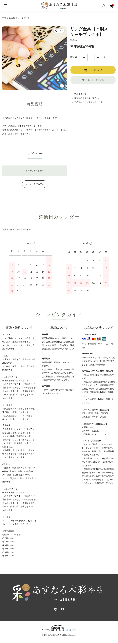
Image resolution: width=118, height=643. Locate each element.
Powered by (46, 630)
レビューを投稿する (35, 184)
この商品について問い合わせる (88, 102)
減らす (83, 57)
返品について (80, 94)
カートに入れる (95, 69)
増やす (98, 57)
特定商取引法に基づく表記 (86, 98)
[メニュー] (6, 5)
